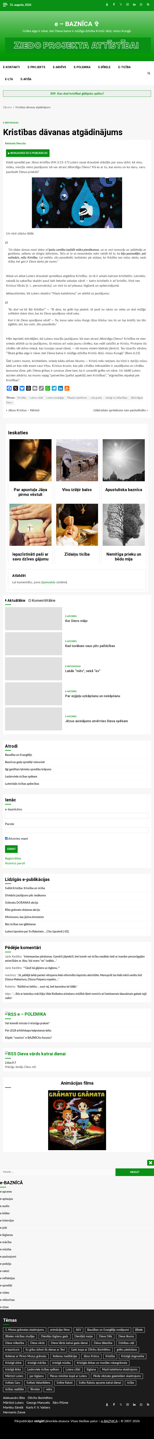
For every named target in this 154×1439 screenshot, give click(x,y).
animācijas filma (60, 1330)
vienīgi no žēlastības (116, 398)
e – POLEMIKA (31, 1014)
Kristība (21, 398)
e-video (4, 1292)
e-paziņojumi (8, 1256)
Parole (9, 824)
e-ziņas (4, 1307)
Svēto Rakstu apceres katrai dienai (100, 1382)
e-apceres (71, 616)
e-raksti (4, 1271)
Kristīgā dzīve (13, 1363)
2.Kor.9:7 (10, 1063)
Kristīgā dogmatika (132, 1356)
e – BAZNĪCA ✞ (77, 24)
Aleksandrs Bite (14, 1398)
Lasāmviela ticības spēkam (21, 776)
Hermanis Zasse (14, 1412)
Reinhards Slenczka (15, 143)
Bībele (139, 1330)
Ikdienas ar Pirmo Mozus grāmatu (26, 1356)
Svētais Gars (12, 1382)
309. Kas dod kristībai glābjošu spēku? (77, 93)
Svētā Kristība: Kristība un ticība (25, 888)
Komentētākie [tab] (43, 600)
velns (49, 1389)
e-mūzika (5, 1249)
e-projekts (36, 67)
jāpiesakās (48, 582)
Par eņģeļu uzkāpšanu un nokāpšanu (33, 693)
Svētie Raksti (65, 1382)
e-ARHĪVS (59, 67)
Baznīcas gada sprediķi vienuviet (25, 762)
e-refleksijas (10, 123)
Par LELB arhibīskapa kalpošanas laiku (28, 1030)
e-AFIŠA (26, 79)
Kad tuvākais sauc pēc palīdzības (33, 643)
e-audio (4, 1206)
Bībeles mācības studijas (20, 1336)
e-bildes (5, 1213)
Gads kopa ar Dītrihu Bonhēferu (90, 1349)
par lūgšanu (36, 1376)
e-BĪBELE (104, 67)
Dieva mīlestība (14, 1343)
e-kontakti (11, 67)
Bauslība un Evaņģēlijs (18, 755)
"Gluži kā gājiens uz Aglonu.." (41, 968)
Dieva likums (126, 1336)
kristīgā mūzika (61, 1363)
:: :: (109, 1421)
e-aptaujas (6, 1199)
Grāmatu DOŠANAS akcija (21, 902)
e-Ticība (124, 67)
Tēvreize (35, 1389)
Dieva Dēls (105, 1336)
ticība (130, 1382)
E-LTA (9, 79)
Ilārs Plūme (60, 1402)
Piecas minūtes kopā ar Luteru (68, 1376)
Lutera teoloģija (55, 398)
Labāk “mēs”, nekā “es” (33, 668)
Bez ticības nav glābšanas (20, 924)
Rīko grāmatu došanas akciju (22, 910)
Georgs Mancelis (38, 1402)
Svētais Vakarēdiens (38, 1382)
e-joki (3, 1228)
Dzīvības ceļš (126, 1343)
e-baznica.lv (12, 1349)
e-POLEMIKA (82, 67)
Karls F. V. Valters (38, 1407)
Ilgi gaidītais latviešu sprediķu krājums (28, 769)
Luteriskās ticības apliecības (22, 784)
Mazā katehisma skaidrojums (119, 1369)
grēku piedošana (127, 1349)
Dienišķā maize (83, 1336)
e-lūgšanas (6, 1235)
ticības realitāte (14, 1389)
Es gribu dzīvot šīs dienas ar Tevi (45, 1349)
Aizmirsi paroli (15, 863)
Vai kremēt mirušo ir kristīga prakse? (27, 1023)
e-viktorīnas (7, 1300)
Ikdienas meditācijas (65, 1356)
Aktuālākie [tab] (16, 600)
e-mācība (5, 1242)
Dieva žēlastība (103, 1343)
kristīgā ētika (13, 1369)
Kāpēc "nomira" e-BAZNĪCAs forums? (28, 1038)
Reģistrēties (13, 858)
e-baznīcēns (13, 809)
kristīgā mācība (37, 1363)
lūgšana (91, 1369)
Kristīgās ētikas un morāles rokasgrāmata (102, 1363)
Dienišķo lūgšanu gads (54, 1336)
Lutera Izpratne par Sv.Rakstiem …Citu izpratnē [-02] (37, 931)
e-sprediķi (6, 1285)
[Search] (149, 73)
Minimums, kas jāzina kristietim (24, 917)
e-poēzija (5, 1264)
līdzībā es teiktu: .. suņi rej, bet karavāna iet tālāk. (47, 986)
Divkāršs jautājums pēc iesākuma (25, 895)
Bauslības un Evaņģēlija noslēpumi (108, 1330)
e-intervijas (7, 1220)
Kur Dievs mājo (33, 618)
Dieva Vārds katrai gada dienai (69, 1343)
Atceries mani (18, 838)
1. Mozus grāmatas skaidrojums (24, 1330)
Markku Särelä (13, 1407)
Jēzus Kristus (91, 1356)
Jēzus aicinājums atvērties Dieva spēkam (33, 718)
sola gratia (96, 398)
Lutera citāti (36, 398)
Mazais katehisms (77, 398)
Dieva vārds (37, 1343)
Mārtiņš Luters (14, 1376)
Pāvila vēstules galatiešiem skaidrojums (117, 1376)
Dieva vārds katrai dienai (41, 1053)
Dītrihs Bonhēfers (40, 1398)
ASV (78, 1330)
